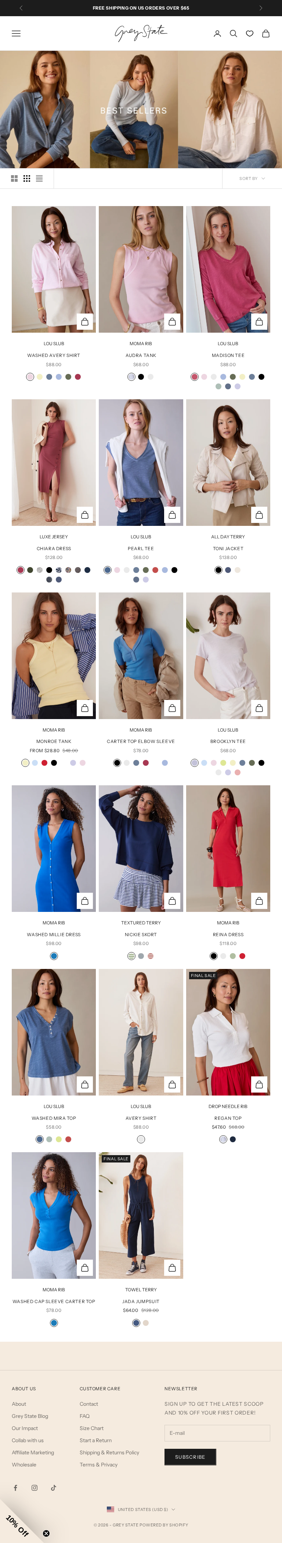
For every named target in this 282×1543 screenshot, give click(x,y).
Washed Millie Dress (53, 934)
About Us (24, 1388)
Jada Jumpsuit (141, 1301)
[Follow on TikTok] (53, 1487)
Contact (89, 1404)
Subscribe (190, 1457)
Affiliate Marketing (33, 1452)
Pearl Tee (141, 548)
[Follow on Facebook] (15, 1487)
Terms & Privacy (99, 1464)
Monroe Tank (54, 741)
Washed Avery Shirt (53, 355)
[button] (22, 1521)
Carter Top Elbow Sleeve (141, 741)
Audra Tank (141, 355)
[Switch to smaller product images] (27, 178)
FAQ (85, 1416)
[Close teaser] (46, 1533)
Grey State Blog (30, 1416)
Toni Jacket (228, 548)
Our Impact (25, 1428)
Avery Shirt (141, 1118)
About (19, 1404)
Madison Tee (228, 355)
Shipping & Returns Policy (109, 1452)
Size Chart (92, 1428)
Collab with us (28, 1440)
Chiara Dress (54, 548)
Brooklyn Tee (228, 741)
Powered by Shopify (164, 1525)
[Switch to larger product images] (14, 178)
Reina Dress (228, 934)
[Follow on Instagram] (34, 1487)
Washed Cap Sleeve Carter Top (53, 1301)
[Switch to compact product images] (39, 178)
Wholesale (24, 1464)
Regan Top (228, 1118)
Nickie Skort (141, 934)
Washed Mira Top (54, 1118)
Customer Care (100, 1388)
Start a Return (96, 1440)
